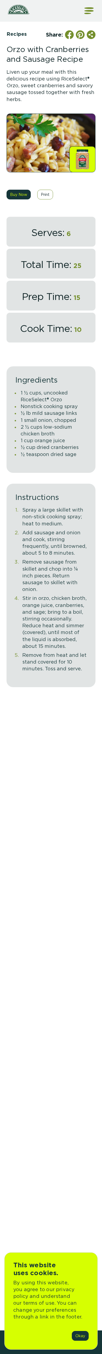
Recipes (17, 34)
